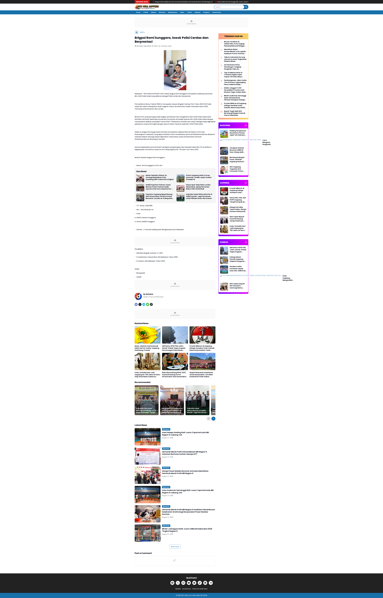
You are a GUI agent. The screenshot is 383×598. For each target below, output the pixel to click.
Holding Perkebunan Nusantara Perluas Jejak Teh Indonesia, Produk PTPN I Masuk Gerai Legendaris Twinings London (238, 133)
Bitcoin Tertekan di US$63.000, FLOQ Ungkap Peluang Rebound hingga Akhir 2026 (234, 44)
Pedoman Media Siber (200, 589)
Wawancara (172, 12)
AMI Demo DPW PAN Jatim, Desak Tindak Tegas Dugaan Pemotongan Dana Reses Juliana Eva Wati (173, 348)
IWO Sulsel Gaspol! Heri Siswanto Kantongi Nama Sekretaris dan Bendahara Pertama (238, 286)
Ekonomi (162, 12)
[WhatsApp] (147, 304)
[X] (139, 304)
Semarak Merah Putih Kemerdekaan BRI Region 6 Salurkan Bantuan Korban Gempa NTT (184, 453)
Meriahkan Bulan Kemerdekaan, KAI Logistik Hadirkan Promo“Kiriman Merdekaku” (235, 51)
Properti (206, 12)
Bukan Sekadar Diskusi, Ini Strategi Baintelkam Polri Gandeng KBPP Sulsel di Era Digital (159, 177)
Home (138, 12)
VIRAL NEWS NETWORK (199, 595)
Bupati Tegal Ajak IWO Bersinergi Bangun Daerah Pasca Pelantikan (234, 113)
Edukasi (197, 12)
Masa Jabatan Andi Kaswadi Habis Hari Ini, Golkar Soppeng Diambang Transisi (147, 348)
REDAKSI (178, 589)
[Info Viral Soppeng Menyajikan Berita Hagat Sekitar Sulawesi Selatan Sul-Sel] (147, 7)
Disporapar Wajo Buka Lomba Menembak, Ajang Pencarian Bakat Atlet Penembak (198, 187)
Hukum (153, 12)
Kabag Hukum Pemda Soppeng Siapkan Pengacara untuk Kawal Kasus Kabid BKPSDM (238, 259)
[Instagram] (183, 583)
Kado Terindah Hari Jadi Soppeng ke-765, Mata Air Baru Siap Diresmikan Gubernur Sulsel (147, 375)
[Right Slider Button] (213, 419)
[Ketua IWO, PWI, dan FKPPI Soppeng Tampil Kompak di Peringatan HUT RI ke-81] (224, 201)
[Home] (137, 32)
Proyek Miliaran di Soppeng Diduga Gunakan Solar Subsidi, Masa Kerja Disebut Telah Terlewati (202, 348)
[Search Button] (246, 7)
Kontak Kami (186, 589)
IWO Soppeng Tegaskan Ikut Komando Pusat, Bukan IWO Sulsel (236, 169)
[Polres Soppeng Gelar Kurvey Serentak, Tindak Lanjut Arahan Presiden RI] (181, 178)
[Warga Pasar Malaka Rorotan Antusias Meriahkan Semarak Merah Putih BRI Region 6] (148, 475)
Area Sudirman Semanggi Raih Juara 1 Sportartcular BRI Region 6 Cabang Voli (202, 2)
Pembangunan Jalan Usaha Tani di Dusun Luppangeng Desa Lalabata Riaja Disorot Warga (235, 82)
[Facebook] (136, 304)
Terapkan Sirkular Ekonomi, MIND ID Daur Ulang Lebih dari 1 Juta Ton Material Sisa (237, 150)
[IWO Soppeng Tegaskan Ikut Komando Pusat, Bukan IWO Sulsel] (224, 170)
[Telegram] (143, 304)
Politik (145, 12)
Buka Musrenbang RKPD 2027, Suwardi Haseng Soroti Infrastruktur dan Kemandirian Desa (174, 375)
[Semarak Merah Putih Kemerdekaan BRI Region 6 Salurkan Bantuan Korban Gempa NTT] (148, 456)
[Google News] (194, 583)
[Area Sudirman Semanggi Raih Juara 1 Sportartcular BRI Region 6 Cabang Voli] (148, 494)
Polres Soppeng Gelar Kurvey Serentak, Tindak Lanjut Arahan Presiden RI (198, 177)
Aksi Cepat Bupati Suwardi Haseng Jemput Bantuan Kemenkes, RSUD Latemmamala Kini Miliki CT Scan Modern (237, 219)
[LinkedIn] (205, 583)
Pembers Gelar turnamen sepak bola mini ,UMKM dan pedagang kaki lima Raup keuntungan (238, 269)
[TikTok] (200, 583)
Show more (175, 547)
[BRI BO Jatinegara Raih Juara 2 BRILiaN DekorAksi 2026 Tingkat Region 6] (148, 533)
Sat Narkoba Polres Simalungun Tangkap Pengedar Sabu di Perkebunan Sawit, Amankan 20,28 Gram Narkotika (233, 67)
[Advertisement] (233, 327)
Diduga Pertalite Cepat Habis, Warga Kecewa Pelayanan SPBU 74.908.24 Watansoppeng (238, 209)
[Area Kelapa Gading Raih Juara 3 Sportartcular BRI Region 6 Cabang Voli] (148, 436)
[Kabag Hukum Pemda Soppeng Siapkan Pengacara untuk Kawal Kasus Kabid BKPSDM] (224, 260)
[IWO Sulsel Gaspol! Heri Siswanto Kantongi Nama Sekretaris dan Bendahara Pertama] (224, 287)
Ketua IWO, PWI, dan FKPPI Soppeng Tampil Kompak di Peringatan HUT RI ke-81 (238, 200)
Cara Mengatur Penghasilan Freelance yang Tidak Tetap (267, 142)
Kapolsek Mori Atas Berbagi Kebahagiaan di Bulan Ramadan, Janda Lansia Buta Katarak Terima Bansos (146, 410)
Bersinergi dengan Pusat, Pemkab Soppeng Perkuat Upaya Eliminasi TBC (238, 159)
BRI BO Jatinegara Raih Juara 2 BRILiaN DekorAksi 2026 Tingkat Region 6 (187, 530)
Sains (182, 12)
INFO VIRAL (184, 595)
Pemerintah (216, 12)
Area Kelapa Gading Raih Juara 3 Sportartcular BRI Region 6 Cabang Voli (185, 433)
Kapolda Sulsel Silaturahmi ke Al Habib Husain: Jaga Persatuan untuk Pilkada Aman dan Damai (199, 196)
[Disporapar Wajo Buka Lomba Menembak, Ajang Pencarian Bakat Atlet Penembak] (181, 188)
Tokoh (189, 12)
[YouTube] (189, 583)
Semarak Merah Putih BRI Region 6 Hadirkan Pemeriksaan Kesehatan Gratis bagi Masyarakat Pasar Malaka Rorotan (188, 511)
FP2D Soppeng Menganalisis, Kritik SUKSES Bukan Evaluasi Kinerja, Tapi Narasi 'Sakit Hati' (288, 278)
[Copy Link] (151, 304)
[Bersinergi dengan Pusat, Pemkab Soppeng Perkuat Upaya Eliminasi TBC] (224, 160)
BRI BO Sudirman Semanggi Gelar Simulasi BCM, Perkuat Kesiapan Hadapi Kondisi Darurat (235, 98)
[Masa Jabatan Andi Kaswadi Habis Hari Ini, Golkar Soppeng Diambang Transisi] (148, 335)
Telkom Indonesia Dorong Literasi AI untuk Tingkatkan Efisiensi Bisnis (235, 59)
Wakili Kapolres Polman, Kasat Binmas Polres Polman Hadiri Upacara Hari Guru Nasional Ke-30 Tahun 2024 (159, 187)
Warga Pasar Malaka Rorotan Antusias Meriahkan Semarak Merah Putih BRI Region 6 (185, 472)
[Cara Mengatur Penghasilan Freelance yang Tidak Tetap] (240, 140)
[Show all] (245, 125)
